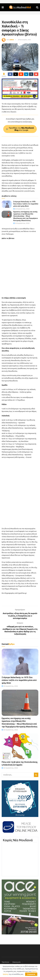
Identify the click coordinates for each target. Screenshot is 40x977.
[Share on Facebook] (10, 74)
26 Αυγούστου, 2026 (22, 209)
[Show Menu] (3, 7)
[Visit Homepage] (20, 7)
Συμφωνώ (31, 974)
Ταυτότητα (5, 962)
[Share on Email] (36, 74)
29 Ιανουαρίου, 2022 (24, 39)
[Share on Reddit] (21, 74)
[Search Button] (37, 7)
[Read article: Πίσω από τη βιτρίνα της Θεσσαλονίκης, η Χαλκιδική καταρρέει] (20, 746)
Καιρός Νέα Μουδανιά (18, 840)
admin (11, 39)
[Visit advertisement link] (20, 89)
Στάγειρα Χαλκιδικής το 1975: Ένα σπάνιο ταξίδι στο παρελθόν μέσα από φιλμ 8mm (25, 204)
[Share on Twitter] (15, 74)
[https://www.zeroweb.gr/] (20, 798)
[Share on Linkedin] (26, 74)
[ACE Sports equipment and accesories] (20, 907)
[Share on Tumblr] (31, 74)
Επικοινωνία (16, 962)
